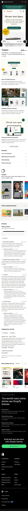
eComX (4, 56)
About (15, 477)
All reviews (4, 238)
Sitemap (3, 505)
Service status (17, 484)
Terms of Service (5, 495)
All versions (10, 347)
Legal (15, 482)
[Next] (25, 206)
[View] (7, 213)
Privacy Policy (5, 498)
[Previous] (22, 206)
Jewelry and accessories (7, 466)
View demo (19, 41)
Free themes (17, 464)
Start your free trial (14, 446)
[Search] (22, 2)
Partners (16, 480)
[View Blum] (18, 190)
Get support (5, 332)
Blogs (3, 484)
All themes (12, 332)
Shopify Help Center (6, 477)
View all (17, 363)
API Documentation (6, 480)
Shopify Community (6, 482)
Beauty (3, 464)
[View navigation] (25, 2)
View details (4, 347)
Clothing (3, 462)
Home (3, 469)
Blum (7, 52)
